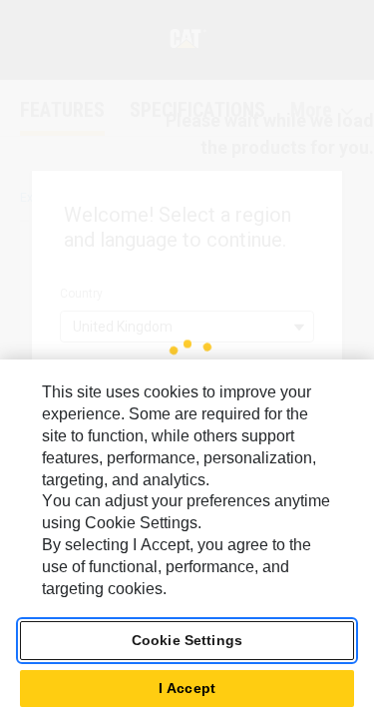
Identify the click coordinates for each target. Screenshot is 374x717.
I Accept (187, 688)
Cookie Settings (187, 640)
